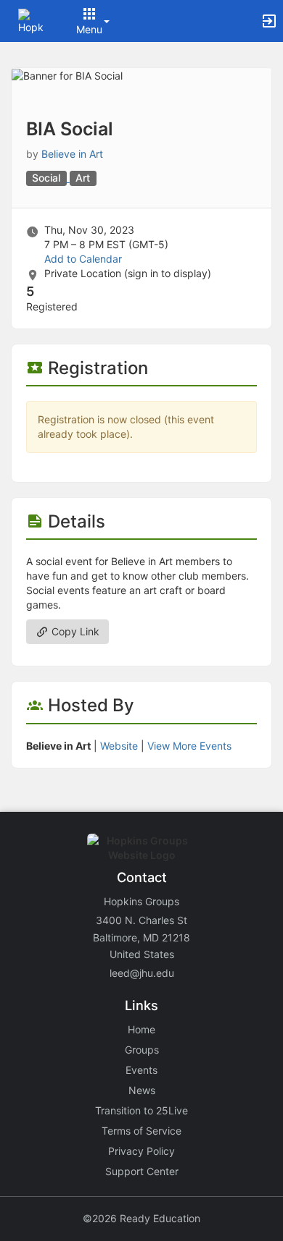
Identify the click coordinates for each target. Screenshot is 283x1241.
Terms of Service (141, 1130)
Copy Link (74, 631)
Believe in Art (72, 154)
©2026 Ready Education (141, 1218)
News (141, 1090)
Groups (142, 1049)
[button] (31, 20)
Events (141, 1070)
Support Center (142, 1171)
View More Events (189, 746)
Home (141, 1029)
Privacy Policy (141, 1151)
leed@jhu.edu (142, 973)
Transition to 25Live (141, 1110)
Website (119, 746)
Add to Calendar (83, 259)
